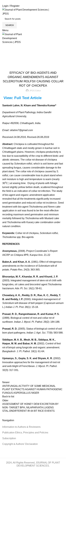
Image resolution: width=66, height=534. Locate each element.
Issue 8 (30, 65)
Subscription (9, 438)
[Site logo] (29, 11)
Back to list (8, 396)
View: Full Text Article (23, 98)
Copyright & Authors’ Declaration (20, 444)
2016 (12, 61)
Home (4, 61)
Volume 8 (40, 65)
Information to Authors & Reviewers (21, 427)
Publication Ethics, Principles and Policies (25, 432)
